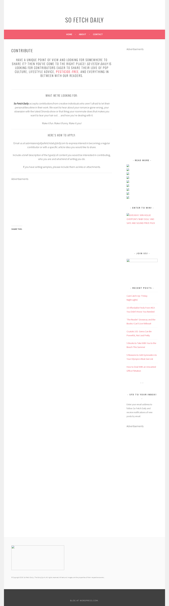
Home (69, 34)
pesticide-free (67, 72)
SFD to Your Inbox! (143, 394)
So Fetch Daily (84, 19)
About (82, 34)
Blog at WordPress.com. (84, 600)
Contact (98, 34)
